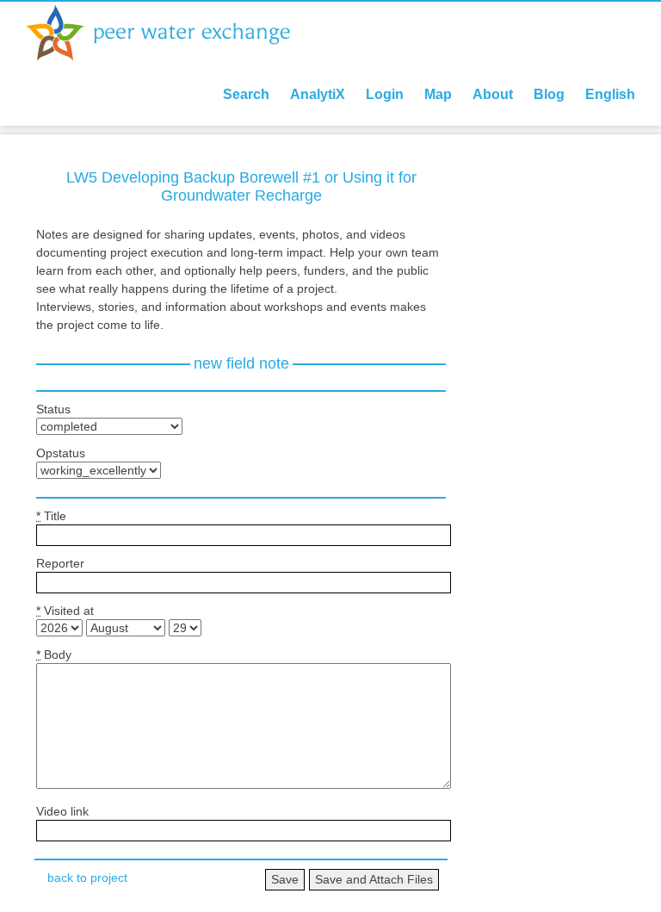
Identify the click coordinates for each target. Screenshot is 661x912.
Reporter (60, 563)
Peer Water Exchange (172, 33)
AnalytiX (317, 94)
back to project (87, 877)
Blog (549, 94)
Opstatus (60, 453)
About (493, 94)
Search (246, 94)
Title (51, 516)
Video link (62, 811)
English (610, 94)
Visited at (65, 610)
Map (438, 94)
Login (385, 94)
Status (53, 409)
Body (53, 654)
